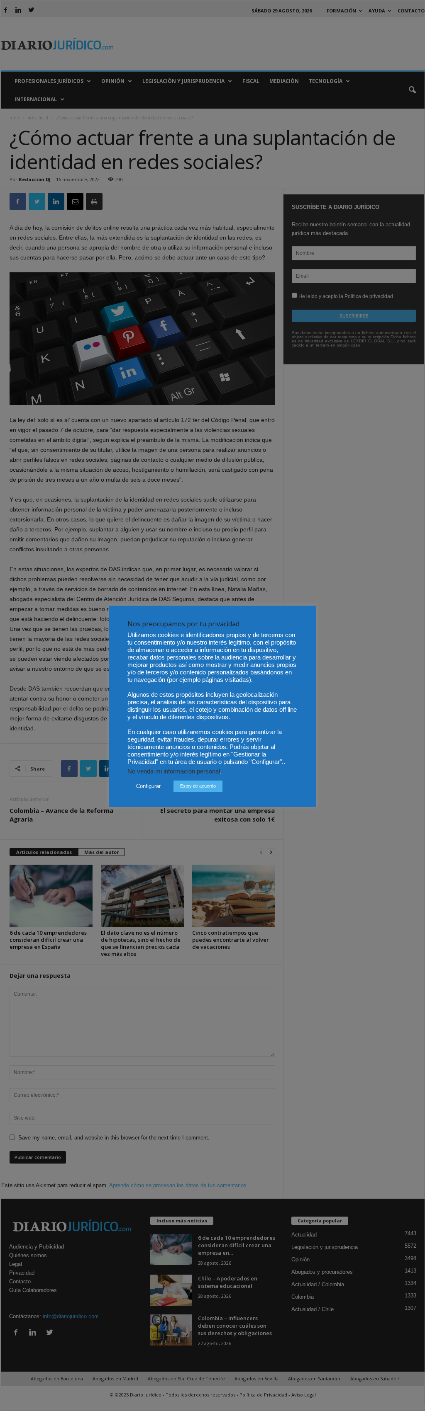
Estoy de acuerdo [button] (198, 785)
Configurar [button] (148, 786)
